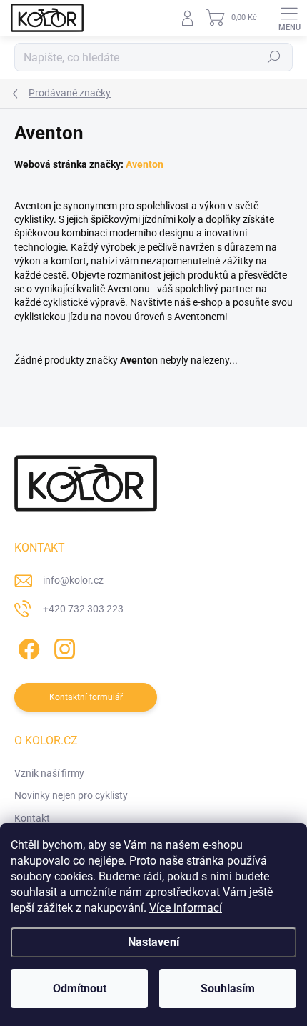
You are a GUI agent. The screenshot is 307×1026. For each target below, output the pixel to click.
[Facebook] (26, 646)
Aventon (144, 164)
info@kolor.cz (73, 580)
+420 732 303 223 (83, 608)
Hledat (274, 57)
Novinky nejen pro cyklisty (71, 795)
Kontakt (32, 818)
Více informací (185, 908)
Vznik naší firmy (49, 773)
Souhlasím (228, 988)
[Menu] (289, 18)
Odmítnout (79, 988)
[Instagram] (62, 646)
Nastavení (153, 942)
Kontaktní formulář (86, 697)
